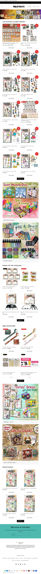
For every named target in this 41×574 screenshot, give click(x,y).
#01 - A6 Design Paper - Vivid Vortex (27, 513)
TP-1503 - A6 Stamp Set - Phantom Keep (9, 69)
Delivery (17, 558)
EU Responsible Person (25, 560)
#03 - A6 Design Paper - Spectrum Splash (9, 488)
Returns (21, 558)
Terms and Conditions (27, 558)
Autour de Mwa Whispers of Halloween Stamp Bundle (29, 43)
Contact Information (11, 558)
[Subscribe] (28, 534)
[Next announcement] (39, 2)
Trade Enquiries (35, 558)
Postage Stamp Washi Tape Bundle (27, 347)
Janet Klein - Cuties (8, 422)
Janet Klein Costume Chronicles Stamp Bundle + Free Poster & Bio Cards (29, 120)
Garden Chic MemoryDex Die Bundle (8, 286)
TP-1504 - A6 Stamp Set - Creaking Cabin (28, 69)
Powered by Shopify (12, 572)
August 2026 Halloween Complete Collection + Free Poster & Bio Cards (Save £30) (10, 43)
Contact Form (5, 558)
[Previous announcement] (2, 2)
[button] (2, 6)
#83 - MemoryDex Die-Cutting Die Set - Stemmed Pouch (29, 312)
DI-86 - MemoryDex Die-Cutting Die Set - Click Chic (10, 312)
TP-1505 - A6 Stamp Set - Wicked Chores (9, 94)
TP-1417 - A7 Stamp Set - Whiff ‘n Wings (9, 171)
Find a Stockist (17, 560)
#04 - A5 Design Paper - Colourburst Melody (28, 488)
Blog (13, 560)
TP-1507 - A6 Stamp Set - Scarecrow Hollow (10, 119)
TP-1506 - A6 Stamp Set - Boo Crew (27, 94)
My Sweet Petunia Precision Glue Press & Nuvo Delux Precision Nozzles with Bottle (29, 373)
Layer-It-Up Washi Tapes (9, 462)
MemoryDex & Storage (9, 220)
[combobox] (30, 6)
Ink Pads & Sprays (8, 260)
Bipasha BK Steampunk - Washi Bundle (9, 347)
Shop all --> (20, 178)
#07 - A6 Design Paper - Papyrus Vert (9, 513)
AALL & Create (7, 572)
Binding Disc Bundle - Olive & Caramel (27, 286)
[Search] (33, 6)
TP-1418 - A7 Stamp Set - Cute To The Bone (28, 171)
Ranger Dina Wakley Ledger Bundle (8, 372)
